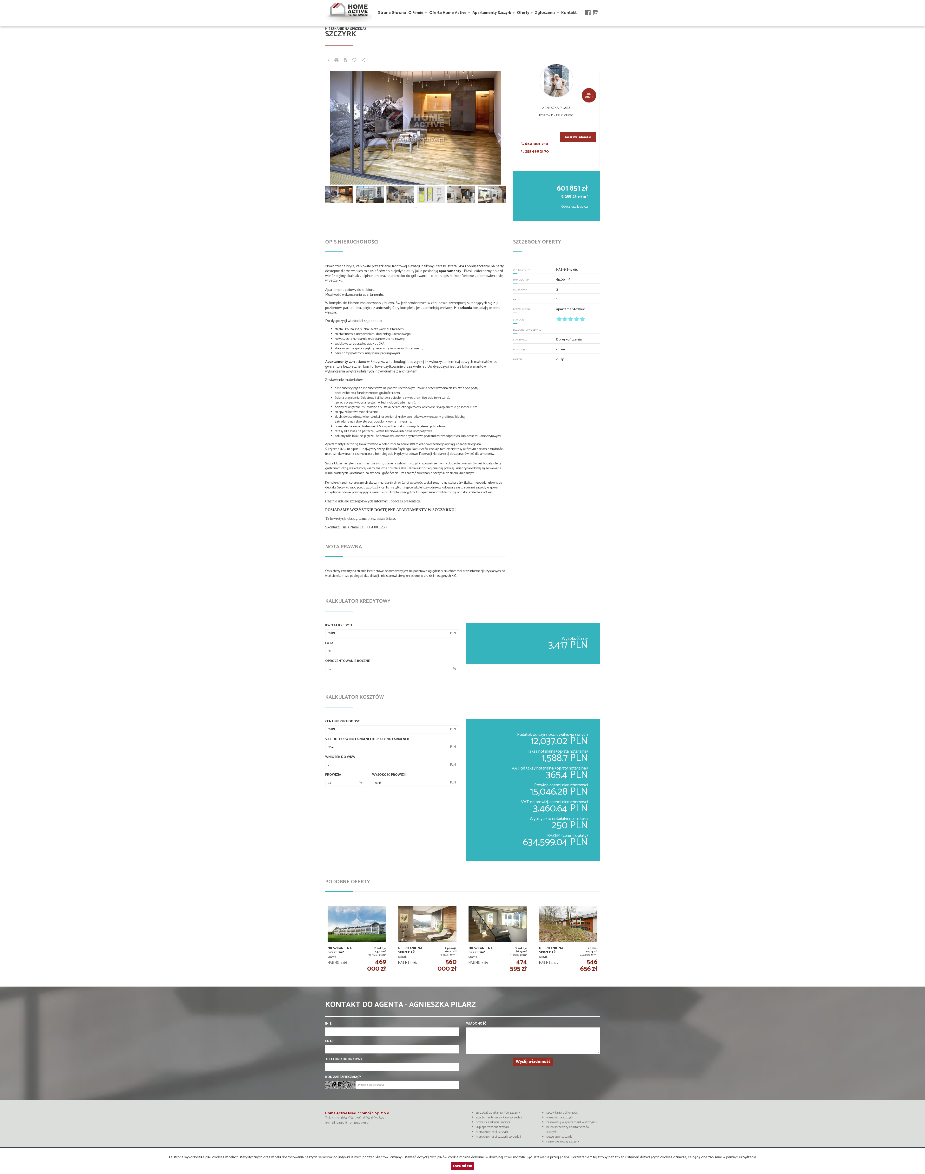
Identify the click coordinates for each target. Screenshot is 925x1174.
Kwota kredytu (339, 625)
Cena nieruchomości (343, 721)
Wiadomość (476, 1023)
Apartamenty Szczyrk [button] (492, 13)
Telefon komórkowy (343, 1059)
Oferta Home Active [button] (448, 13)
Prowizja (333, 775)
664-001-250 (536, 144)
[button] (338, 128)
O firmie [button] (416, 13)
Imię (328, 1023)
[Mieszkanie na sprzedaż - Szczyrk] (357, 939)
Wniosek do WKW (340, 757)
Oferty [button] (523, 13)
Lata (329, 643)
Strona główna (392, 13)
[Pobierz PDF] (345, 61)
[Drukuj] (336, 61)
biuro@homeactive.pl (353, 1123)
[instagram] (596, 8)
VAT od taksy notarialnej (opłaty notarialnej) (367, 739)
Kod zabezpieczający (343, 1077)
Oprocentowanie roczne (347, 661)
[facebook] (588, 8)
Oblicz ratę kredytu (574, 207)
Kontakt (569, 13)
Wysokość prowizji (389, 775)
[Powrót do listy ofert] (328, 61)
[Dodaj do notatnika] (354, 61)
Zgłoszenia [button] (545, 13)
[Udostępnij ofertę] (363, 61)
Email (329, 1041)
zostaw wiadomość (578, 137)
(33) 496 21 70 (536, 151)
